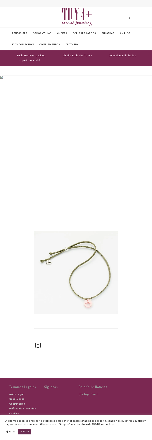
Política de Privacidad (22, 408)
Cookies (14, 413)
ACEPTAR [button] (24, 431)
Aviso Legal (16, 394)
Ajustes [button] (10, 431)
